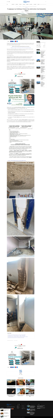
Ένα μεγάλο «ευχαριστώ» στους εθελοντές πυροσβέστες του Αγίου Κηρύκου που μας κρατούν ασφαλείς (43, 77)
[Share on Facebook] (12, 41)
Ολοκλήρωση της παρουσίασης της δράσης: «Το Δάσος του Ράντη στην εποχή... (30, 396)
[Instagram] (8, 1)
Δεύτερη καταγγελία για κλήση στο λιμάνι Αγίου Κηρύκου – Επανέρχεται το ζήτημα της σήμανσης (43, 84)
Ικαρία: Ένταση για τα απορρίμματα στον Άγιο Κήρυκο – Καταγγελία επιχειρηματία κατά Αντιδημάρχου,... (32, 413)
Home (17, 6)
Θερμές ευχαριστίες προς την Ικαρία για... (6, 416)
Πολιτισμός (20, 4)
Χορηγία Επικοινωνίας (18, 407)
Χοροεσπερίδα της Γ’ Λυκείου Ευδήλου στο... (6, 413)
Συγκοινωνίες (27, 4)
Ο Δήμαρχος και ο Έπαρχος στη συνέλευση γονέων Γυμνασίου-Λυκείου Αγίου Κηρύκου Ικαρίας (21, 47)
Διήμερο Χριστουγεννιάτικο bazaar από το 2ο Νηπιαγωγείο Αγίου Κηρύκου (16, 337)
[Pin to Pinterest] (15, 41)
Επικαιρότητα (13, 4)
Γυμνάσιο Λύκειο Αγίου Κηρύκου (10, 340)
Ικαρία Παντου (30, 4)
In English (38, 4)
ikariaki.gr (21, 373)
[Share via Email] (17, 41)
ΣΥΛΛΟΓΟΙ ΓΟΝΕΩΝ (15, 340)
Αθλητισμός (24, 4)
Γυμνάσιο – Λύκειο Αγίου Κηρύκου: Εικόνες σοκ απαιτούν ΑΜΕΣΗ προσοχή (17, 160)
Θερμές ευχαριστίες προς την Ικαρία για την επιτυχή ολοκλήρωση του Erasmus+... (30, 387)
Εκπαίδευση (20, 6)
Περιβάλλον (17, 4)
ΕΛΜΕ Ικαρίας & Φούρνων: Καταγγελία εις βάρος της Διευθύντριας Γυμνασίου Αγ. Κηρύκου (18, 336)
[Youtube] (9, 1)
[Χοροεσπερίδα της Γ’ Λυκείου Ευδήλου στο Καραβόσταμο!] (20, 382)
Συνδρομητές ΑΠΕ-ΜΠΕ (24, 408)
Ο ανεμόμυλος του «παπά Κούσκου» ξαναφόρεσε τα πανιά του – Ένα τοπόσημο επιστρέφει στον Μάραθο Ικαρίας (43, 61)
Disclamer (18, 408)
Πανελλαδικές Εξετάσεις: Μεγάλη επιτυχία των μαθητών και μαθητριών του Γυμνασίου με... (11, 387)
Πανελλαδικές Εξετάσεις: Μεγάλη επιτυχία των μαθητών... (6, 410)
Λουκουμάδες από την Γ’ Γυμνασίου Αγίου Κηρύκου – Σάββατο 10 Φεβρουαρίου (16, 335)
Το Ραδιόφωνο (35, 4)
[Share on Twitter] (14, 41)
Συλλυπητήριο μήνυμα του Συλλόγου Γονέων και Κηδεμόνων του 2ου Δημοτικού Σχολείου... (11, 396)
